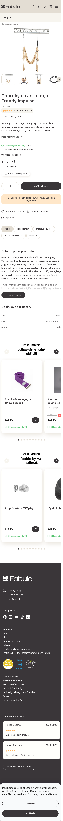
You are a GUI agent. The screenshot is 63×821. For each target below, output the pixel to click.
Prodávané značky (11, 641)
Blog (5, 637)
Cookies (7, 696)
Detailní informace (10, 137)
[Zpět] (56, 351)
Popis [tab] (7, 229)
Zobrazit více (15, 295)
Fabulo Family (18, 198)
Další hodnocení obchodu (19, 766)
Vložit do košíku (41, 186)
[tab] (18, 440)
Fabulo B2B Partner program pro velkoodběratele (26, 653)
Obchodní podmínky (12, 688)
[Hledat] (33, 6)
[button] (22, 423)
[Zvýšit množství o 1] (16, 186)
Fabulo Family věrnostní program (18, 649)
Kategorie (6, 17)
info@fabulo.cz (16, 599)
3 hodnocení (26, 110)
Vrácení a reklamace (14, 235)
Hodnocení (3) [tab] (23, 229)
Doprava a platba (44, 229)
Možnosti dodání (13, 155)
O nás (5, 633)
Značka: (11, 116)
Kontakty (7, 629)
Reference (8, 645)
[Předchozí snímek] (3, 79)
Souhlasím (30, 813)
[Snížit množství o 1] (4, 186)
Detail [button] (35, 420)
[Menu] (56, 6)
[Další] (6, 351)
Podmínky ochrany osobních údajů (19, 692)
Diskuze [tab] (33, 235)
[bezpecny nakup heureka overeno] (8, 664)
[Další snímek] (59, 79)
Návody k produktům (13, 700)
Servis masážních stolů (14, 684)
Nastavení (30, 803)
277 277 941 (14, 591)
